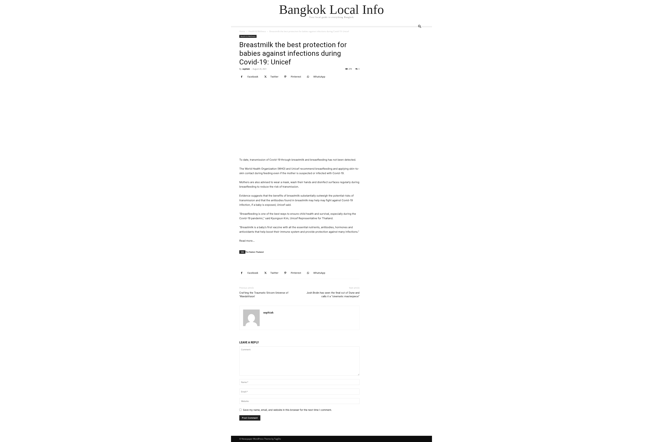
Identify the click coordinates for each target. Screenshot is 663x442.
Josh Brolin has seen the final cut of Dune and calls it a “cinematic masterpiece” (332, 294)
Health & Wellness (257, 31)
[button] (419, 26)
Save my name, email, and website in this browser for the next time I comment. (287, 409)
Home (242, 31)
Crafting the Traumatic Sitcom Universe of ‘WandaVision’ (264, 294)
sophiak (246, 69)
